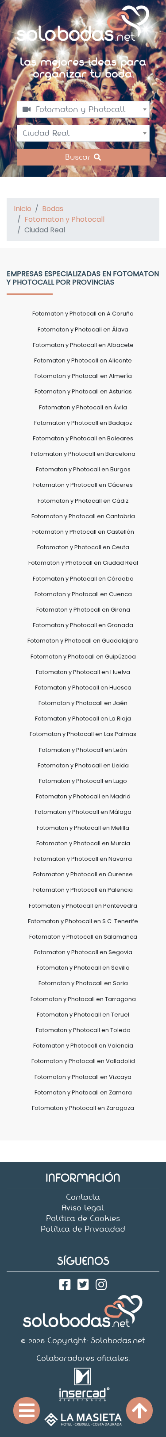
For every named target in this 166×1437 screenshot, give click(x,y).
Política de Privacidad (83, 1229)
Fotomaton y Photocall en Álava (83, 329)
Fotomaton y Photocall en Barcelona (83, 454)
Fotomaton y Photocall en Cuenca (83, 594)
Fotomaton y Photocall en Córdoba (83, 578)
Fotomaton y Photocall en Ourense (83, 874)
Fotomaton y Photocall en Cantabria (83, 516)
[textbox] (83, 109)
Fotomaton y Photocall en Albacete (83, 345)
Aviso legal (83, 1208)
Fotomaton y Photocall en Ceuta (83, 547)
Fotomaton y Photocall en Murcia (83, 843)
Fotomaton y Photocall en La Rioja (83, 718)
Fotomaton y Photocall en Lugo (83, 781)
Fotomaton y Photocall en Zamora (83, 1092)
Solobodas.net (118, 1340)
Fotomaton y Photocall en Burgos (83, 469)
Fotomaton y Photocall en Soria (83, 983)
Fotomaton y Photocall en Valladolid (83, 1061)
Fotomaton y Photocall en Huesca (83, 687)
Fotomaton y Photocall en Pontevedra (83, 905)
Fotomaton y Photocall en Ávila (83, 407)
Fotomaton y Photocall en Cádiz (83, 501)
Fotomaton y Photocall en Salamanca (83, 936)
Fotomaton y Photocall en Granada (83, 625)
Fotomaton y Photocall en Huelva (83, 672)
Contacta (83, 1197)
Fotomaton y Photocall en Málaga (83, 812)
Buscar (79, 157)
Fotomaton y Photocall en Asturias (83, 391)
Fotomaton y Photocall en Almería (83, 376)
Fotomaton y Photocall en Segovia (83, 952)
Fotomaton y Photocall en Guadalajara (83, 640)
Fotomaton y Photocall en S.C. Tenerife (83, 921)
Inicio (22, 209)
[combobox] (83, 109)
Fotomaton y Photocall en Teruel (83, 1014)
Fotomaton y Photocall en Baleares (83, 438)
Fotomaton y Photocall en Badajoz (83, 423)
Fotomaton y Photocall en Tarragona (83, 999)
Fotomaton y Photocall (64, 219)
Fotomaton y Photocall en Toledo (83, 1030)
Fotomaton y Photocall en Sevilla (83, 967)
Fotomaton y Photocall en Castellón (83, 532)
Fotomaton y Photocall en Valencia (83, 1045)
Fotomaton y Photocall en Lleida (83, 765)
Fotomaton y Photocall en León (83, 750)
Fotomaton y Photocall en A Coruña (83, 313)
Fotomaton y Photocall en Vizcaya (83, 1077)
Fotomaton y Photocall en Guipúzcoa (83, 656)
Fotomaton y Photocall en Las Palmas (83, 734)
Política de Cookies (83, 1218)
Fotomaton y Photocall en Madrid (83, 796)
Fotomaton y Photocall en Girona (83, 609)
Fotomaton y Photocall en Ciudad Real (83, 562)
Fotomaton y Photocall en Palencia (83, 890)
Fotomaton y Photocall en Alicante (83, 360)
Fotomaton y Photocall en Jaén (83, 703)
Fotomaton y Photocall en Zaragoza (83, 1108)
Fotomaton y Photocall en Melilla (83, 828)
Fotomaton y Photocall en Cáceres (83, 485)
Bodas (52, 209)
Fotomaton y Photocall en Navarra (83, 859)
